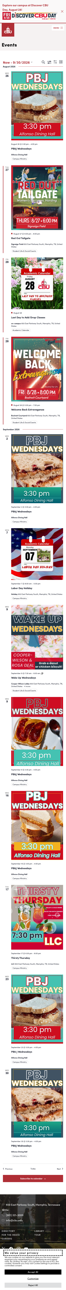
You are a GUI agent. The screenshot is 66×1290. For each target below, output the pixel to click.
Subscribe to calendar (31, 1178)
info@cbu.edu (14, 1220)
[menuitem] (17, 1231)
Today (33, 1168)
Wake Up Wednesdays (23, 677)
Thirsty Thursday (20, 957)
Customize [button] (33, 1278)
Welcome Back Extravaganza (27, 409)
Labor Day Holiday (21, 588)
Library (39, 1230)
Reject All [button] (33, 1285)
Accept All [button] (33, 1271)
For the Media (11, 1234)
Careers (7, 1238)
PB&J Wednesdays (21, 148)
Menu (56, 27)
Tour (37, 1234)
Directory (8, 1230)
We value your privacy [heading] (22, 1253)
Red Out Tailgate (20, 238)
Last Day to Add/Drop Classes (28, 317)
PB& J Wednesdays (21, 1051)
